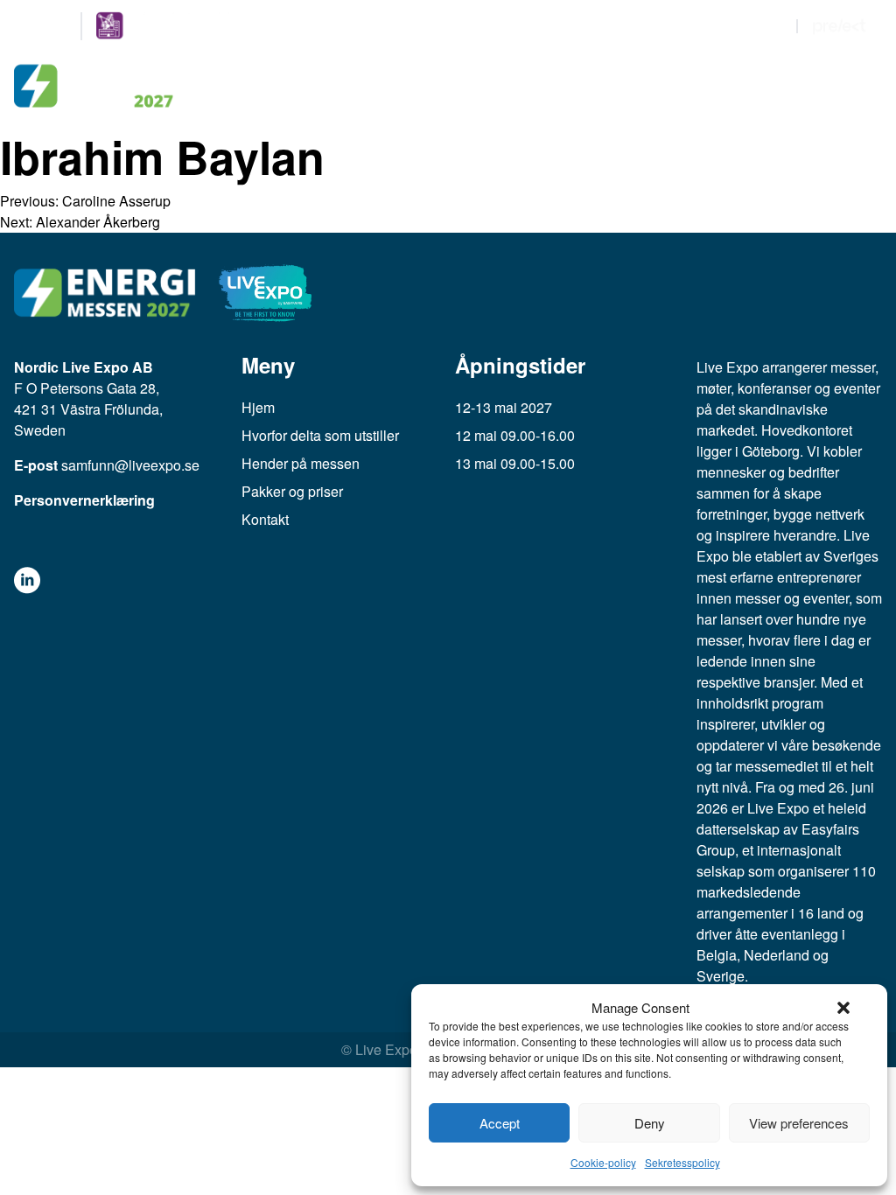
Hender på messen (301, 463)
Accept (500, 1123)
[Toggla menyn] (864, 86)
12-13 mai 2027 (503, 407)
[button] (843, 1008)
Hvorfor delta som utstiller (320, 435)
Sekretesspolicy (682, 1162)
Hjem (258, 407)
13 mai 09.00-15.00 (515, 463)
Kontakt (265, 519)
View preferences (799, 1123)
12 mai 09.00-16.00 (515, 435)
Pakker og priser (292, 491)
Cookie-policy (603, 1162)
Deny (649, 1123)
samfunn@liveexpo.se (130, 465)
